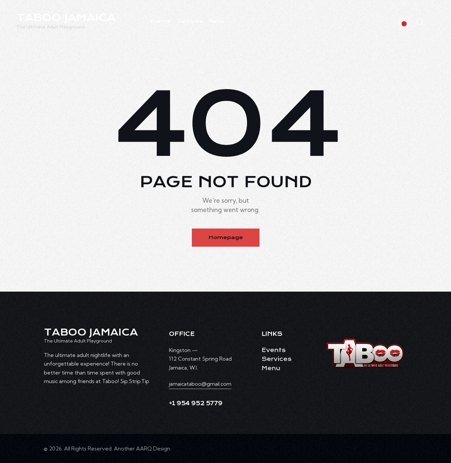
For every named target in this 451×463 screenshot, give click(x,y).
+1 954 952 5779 (195, 403)
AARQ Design (153, 448)
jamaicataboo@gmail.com (200, 383)
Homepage (225, 237)
